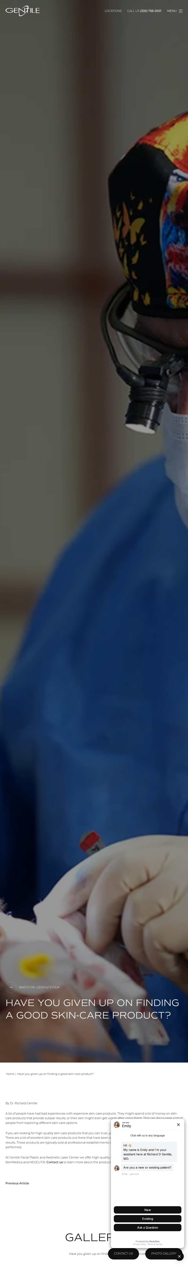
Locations (113, 11)
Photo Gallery (163, 1253)
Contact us (54, 1162)
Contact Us (123, 1253)
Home (10, 1074)
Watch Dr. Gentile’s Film (39, 987)
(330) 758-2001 (150, 11)
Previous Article (17, 1183)
